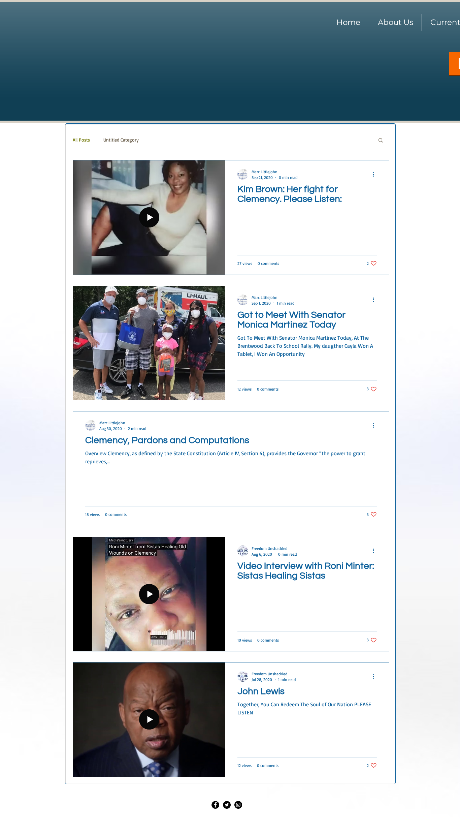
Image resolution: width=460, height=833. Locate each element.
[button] (380, 140)
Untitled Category (121, 140)
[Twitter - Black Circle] (227, 805)
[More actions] (376, 174)
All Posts (81, 140)
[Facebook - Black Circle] (215, 805)
